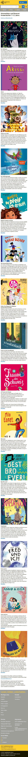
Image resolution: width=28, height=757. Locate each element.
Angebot (2, 699)
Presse (2, 714)
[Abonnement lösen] (23, 6)
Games (18, 9)
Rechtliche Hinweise (5, 733)
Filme (11, 9)
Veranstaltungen (4, 701)
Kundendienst (18, 697)
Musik (24, 9)
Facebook (4, 737)
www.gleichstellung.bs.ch (6, 678)
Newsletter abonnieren (5, 721)
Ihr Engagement (4, 705)
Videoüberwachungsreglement (7, 731)
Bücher (4, 9)
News (2, 712)
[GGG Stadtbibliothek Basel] (5, 2)
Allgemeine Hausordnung (6, 726)
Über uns (3, 708)
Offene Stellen (4, 710)
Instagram (4, 742)
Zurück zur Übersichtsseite (6, 18)
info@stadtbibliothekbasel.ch (21, 728)
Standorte (3, 697)
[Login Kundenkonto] (26, 6)
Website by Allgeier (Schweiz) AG (8, 755)
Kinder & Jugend (4, 703)
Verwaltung (17, 699)
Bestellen (3, 61)
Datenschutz (3, 728)
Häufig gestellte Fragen (6, 723)
